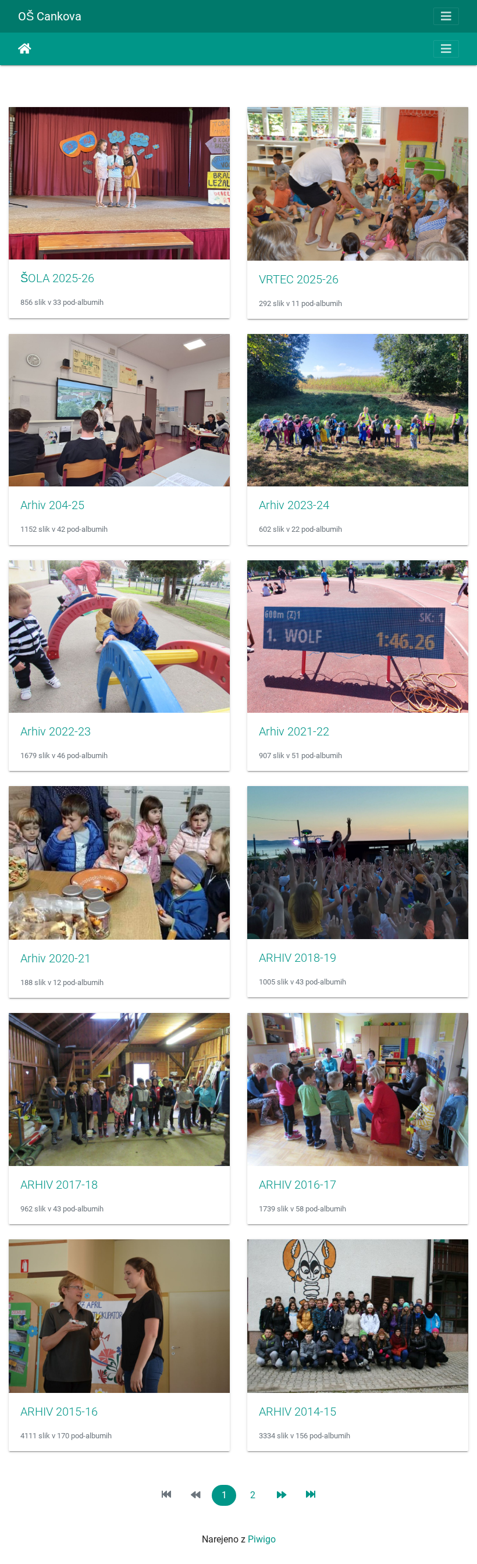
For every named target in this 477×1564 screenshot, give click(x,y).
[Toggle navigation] (446, 16)
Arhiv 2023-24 (294, 505)
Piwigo (262, 1539)
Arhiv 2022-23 (55, 731)
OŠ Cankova (49, 16)
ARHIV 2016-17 (297, 1185)
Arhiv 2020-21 (55, 958)
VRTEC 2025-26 (299, 279)
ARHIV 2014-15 (297, 1412)
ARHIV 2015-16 (59, 1412)
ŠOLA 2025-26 (57, 278)
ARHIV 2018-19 (297, 958)
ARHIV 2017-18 (59, 1185)
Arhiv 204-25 (52, 505)
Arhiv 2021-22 (294, 731)
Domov (24, 49)
